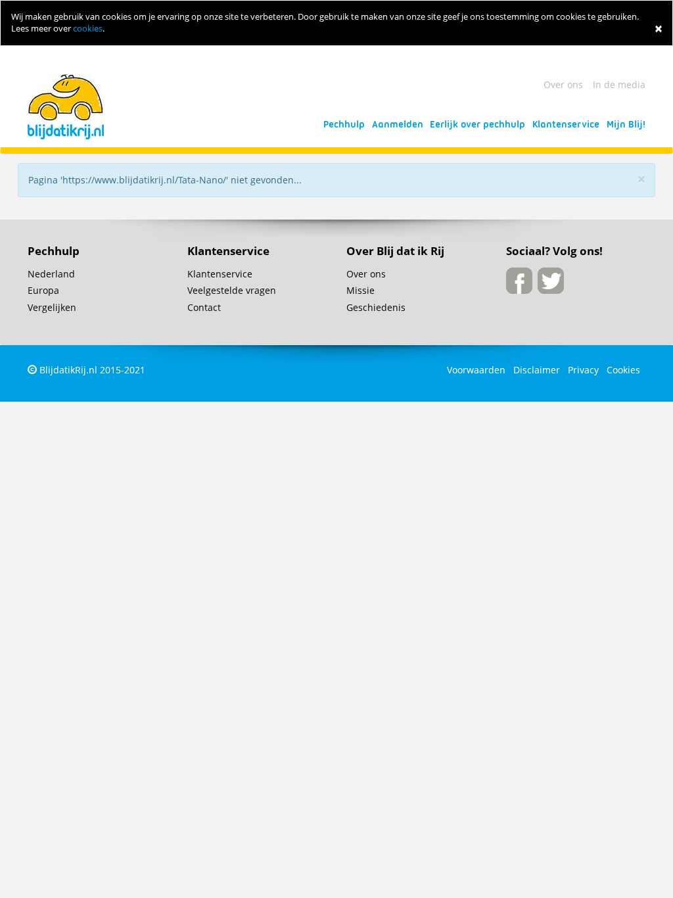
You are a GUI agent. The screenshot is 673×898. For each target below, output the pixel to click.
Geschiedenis (376, 307)
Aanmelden (397, 124)
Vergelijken (52, 307)
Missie (360, 290)
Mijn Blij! (626, 124)
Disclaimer (536, 370)
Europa (43, 290)
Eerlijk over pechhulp (477, 124)
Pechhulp (344, 124)
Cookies (623, 370)
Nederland (51, 274)
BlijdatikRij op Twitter (551, 281)
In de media (619, 84)
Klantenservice (565, 124)
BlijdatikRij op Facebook (519, 281)
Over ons (563, 84)
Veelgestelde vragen (231, 290)
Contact (204, 307)
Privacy (583, 370)
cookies (88, 28)
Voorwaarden (476, 370)
